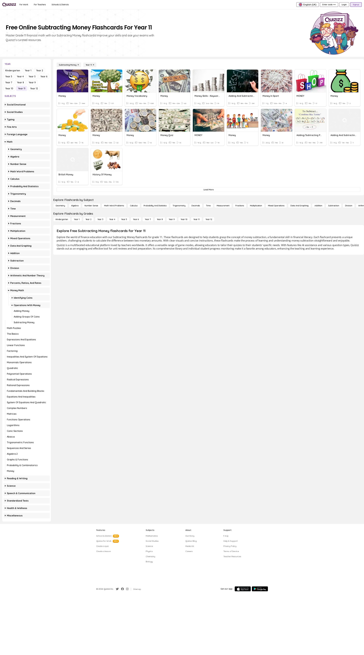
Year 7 (8, 82)
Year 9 (32, 82)
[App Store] (243, 588)
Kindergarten (12, 70)
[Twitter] (117, 589)
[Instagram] (127, 589)
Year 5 (32, 76)
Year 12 (34, 88)
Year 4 (20, 76)
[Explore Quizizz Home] (9, 4)
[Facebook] (122, 589)
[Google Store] (260, 588)
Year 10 (9, 88)
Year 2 (39, 70)
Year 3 (8, 76)
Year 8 (20, 82)
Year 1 (28, 70)
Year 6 (43, 76)
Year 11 (21, 88)
